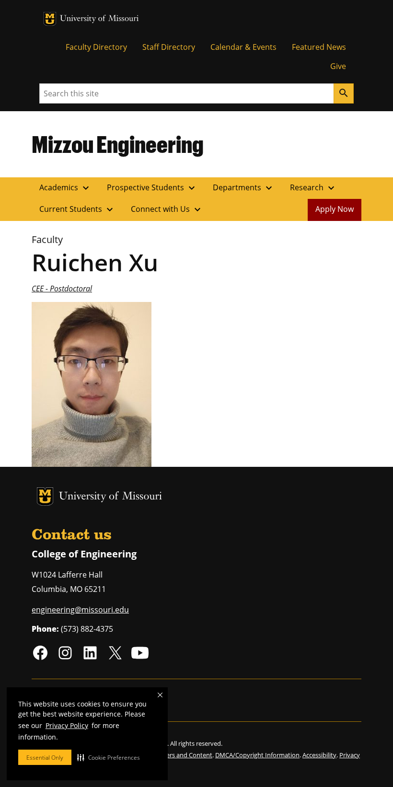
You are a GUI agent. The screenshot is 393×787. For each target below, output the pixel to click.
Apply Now (334, 209)
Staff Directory (168, 47)
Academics (65, 188)
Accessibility (319, 755)
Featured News (319, 47)
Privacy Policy (67, 725)
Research (313, 188)
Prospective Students (152, 188)
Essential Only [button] (44, 757)
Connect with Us (167, 209)
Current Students (77, 209)
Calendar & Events (243, 47)
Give (338, 66)
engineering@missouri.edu (80, 609)
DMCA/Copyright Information (257, 755)
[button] (108, 757)
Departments (244, 188)
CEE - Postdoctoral (62, 288)
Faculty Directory (96, 47)
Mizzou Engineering (118, 144)
